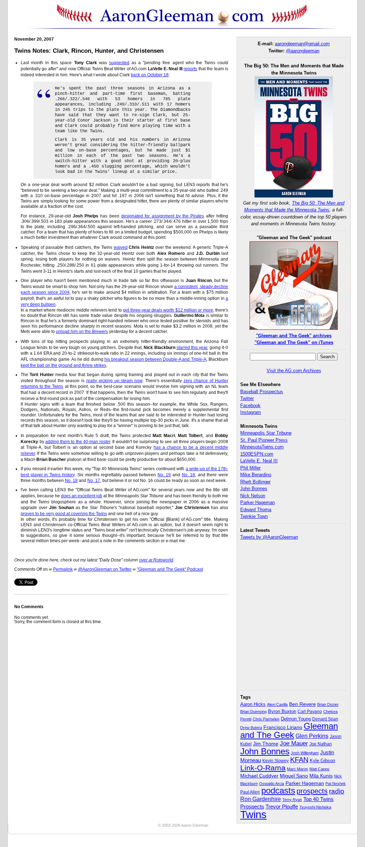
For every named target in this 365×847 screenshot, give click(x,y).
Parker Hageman (257, 502)
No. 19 (164, 474)
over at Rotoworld (156, 560)
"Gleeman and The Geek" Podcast (170, 569)
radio (336, 791)
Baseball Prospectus (261, 391)
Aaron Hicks (253, 704)
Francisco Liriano (282, 727)
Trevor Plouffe (282, 807)
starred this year (191, 347)
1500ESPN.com (256, 454)
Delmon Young (296, 719)
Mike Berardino (255, 474)
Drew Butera (251, 727)
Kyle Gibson (322, 760)
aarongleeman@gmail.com (302, 43)
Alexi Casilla (277, 704)
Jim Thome (265, 743)
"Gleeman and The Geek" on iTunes (294, 342)
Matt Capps (319, 769)
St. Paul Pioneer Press (264, 440)
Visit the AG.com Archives (294, 370)
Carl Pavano (310, 711)
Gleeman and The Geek (289, 730)
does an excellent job (81, 495)
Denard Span (325, 719)
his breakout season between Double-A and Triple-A (155, 359)
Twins (253, 814)
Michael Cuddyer (259, 776)
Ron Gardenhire (260, 799)
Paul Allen (250, 792)
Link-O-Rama (263, 768)
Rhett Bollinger (255, 481)
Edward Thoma (255, 509)
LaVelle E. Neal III (259, 460)
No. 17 (93, 480)
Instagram (250, 412)
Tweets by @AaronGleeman (269, 537)
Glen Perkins (311, 736)
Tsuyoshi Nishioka (315, 807)
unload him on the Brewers (82, 331)
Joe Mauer (294, 743)
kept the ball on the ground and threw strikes (63, 365)
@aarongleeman (302, 50)
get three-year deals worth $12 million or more (168, 310)
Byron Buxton (282, 711)
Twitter (247, 398)
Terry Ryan (292, 799)
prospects (312, 791)
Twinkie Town (254, 516)
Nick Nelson (252, 495)
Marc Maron (297, 769)
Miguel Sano (294, 776)
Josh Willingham (305, 753)
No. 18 (188, 474)
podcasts (278, 790)
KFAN (299, 760)
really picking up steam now (114, 380)
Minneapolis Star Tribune (266, 433)
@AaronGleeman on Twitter (105, 569)
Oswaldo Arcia (271, 783)
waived (121, 247)
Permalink (63, 569)
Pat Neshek (335, 783)
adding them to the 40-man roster (77, 441)
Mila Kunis (321, 776)
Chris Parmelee (266, 719)
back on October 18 (150, 74)
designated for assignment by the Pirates (162, 216)
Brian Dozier (328, 704)
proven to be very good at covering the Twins (64, 513)
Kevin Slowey (275, 760)
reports (190, 68)
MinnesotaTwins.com (262, 447)
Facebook (250, 405)
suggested (119, 62)
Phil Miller (250, 468)
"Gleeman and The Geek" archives (293, 335)
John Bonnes (253, 488)
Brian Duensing (253, 711)
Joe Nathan (320, 743)
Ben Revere (302, 704)
